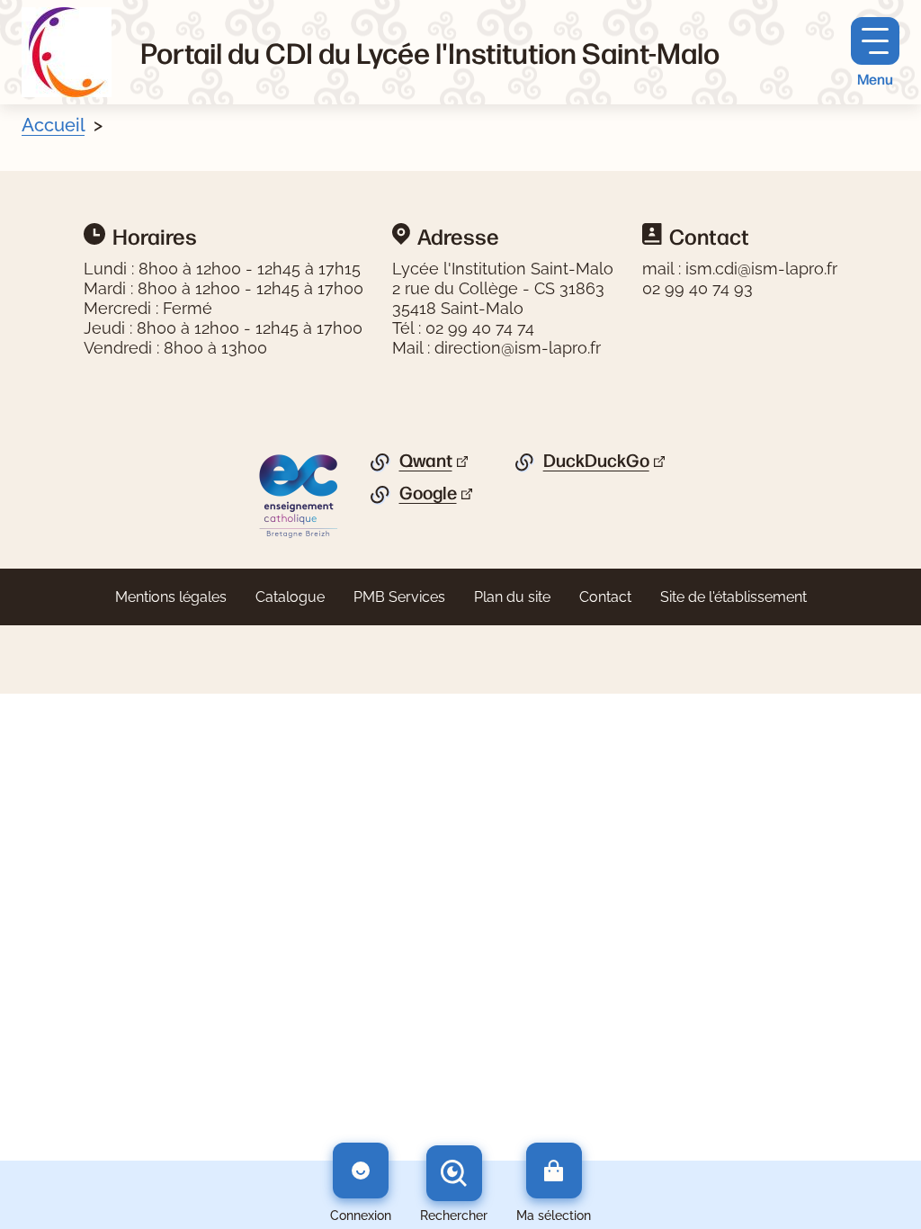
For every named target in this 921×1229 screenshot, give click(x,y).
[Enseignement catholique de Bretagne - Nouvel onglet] (299, 495)
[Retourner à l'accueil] (67, 52)
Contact (605, 597)
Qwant (425, 460)
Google (428, 493)
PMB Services (399, 597)
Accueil (53, 125)
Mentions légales (171, 597)
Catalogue (290, 597)
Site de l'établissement (733, 597)
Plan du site (512, 597)
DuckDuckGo (596, 460)
